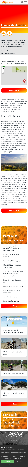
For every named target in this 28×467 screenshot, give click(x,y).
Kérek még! (14, 306)
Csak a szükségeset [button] (20, 461)
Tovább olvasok (16, 454)
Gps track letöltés (14, 90)
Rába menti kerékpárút (8, 53)
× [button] (26, 446)
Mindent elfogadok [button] (7, 461)
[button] (3, 72)
